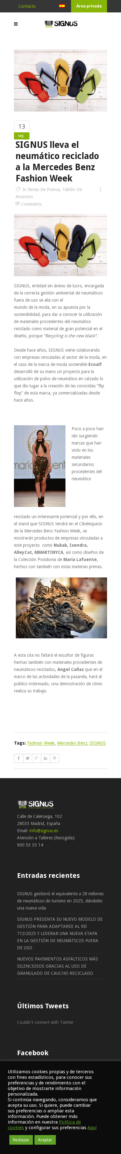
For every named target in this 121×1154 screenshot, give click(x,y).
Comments (31, 204)
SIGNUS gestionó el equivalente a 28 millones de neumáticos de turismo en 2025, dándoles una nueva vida (60, 900)
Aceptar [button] (45, 1140)
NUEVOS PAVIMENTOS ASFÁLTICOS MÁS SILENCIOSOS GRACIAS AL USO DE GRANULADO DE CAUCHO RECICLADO (57, 966)
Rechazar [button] (21, 1140)
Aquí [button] (91, 1127)
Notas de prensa (44, 189)
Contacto (27, 6)
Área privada (89, 6)
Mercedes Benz (72, 743)
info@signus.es (43, 830)
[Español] (62, 6)
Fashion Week (41, 743)
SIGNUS (98, 743)
